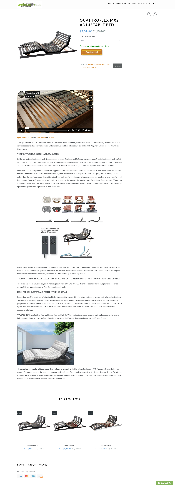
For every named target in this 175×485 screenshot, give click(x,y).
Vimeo (51, 137)
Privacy (42, 465)
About (32, 465)
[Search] (150, 4)
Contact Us (165, 483)
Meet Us (110, 4)
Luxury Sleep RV (29, 472)
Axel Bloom (41, 137)
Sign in (144, 4)
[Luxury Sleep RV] (29, 4)
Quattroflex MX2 (87, 36)
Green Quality (123, 4)
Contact (136, 4)
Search (21, 465)
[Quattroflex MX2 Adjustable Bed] (47, 48)
